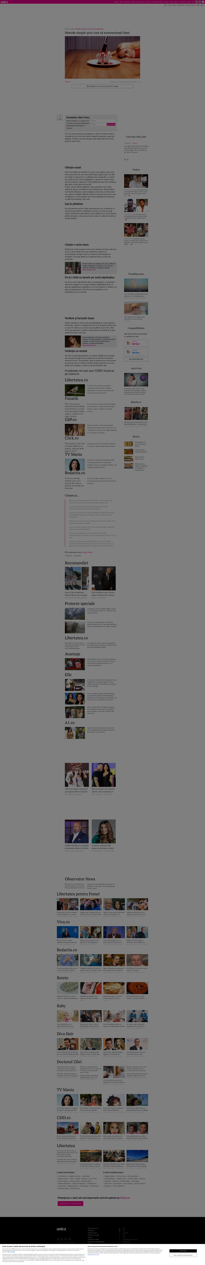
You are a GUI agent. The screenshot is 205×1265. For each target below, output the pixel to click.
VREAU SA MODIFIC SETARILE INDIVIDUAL (183, 1255)
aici (12, 1258)
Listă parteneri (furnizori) (93, 1254)
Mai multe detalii (11, 1251)
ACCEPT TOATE (183, 1250)
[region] (102, 1254)
